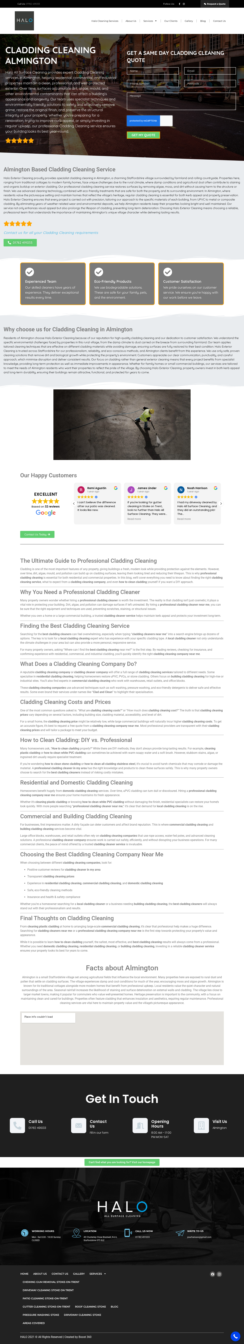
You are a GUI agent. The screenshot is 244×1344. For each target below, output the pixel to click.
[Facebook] (212, 1274)
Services (148, 20)
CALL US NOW (144, 1231)
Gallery (189, 20)
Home (24, 1273)
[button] (221, 503)
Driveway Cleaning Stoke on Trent (48, 1290)
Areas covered (34, 1323)
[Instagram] (219, 1274)
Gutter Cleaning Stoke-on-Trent (46, 1306)
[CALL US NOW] (128, 1232)
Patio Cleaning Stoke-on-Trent (45, 1298)
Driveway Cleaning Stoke (82, 1314)
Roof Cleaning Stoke (90, 1306)
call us (36, 1121)
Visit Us (220, 1121)
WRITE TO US (195, 1231)
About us (131, 20)
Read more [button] (84, 519)
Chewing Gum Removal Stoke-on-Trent (51, 1282)
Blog (203, 20)
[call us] (17, 1125)
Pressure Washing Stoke (41, 1314)
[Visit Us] (201, 1125)
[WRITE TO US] (180, 1232)
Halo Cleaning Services (104, 20)
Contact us (98, 1124)
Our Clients (170, 20)
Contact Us (219, 20)
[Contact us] (78, 1125)
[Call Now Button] (235, 1336)
